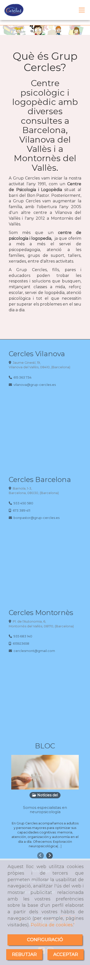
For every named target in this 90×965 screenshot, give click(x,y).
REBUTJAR (24, 954)
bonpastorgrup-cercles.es (37, 518)
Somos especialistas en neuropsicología (45, 809)
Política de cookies (52, 925)
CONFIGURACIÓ (45, 939)
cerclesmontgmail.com (34, 651)
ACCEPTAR (65, 954)
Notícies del (47, 795)
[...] (59, 846)
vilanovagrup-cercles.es (35, 385)
